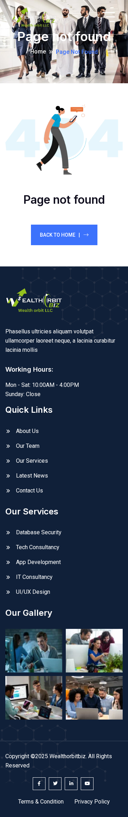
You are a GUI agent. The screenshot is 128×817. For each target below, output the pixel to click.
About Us (27, 431)
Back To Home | (60, 235)
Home (38, 51)
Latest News (32, 475)
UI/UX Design (33, 591)
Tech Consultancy (37, 547)
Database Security (39, 532)
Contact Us (29, 490)
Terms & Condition (41, 801)
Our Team (27, 446)
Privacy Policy (92, 801)
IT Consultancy (34, 577)
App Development (38, 562)
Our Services (32, 460)
